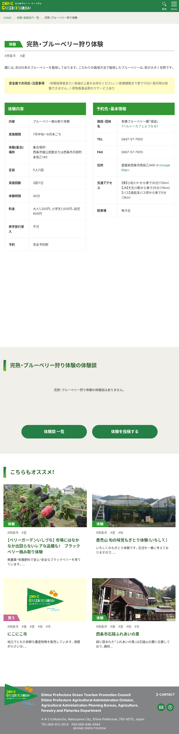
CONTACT (167, 694)
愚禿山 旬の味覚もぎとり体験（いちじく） (132, 540)
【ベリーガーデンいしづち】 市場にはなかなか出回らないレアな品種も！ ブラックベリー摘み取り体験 (43, 546)
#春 (24, 626)
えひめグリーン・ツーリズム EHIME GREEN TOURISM (21, 6)
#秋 (120, 532)
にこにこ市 (17, 634)
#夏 (22, 56)
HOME (7, 17)
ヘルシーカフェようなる (140, 126)
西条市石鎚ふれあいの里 (117, 634)
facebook (170, 707)
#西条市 (10, 56)
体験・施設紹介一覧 (28, 17)
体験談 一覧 (54, 431)
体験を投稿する (125, 431)
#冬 (48, 626)
